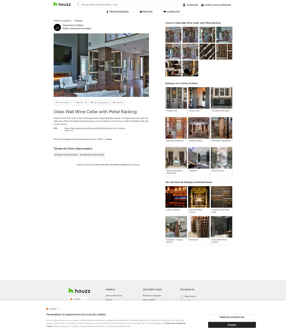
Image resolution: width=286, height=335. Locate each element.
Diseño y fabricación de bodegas (77, 28)
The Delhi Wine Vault (220, 111)
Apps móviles (149, 299)
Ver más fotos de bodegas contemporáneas (188, 182)
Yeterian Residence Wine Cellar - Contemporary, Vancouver (174, 172)
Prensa (109, 299)
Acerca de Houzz (114, 295)
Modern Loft (171, 111)
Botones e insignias (152, 295)
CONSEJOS (173, 11)
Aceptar (232, 324)
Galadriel (193, 171)
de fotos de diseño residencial (116, 164)
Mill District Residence (221, 141)
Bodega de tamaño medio (92, 154)
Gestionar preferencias (232, 317)
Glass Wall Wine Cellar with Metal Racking (198, 22)
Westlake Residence (175, 141)
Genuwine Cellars (73, 25)
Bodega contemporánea (66, 154)
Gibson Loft (194, 111)
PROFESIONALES (119, 11)
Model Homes (218, 171)
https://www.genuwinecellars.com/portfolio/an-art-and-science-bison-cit (95, 129)
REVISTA (148, 11)
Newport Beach (196, 141)
